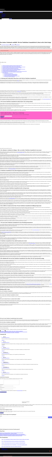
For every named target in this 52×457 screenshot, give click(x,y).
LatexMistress (13, 44)
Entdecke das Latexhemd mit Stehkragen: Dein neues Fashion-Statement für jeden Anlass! (11, 432)
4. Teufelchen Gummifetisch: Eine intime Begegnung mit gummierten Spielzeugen (11, 67)
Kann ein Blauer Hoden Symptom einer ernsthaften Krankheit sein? (12, 446)
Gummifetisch (3, 331)
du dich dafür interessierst (32, 243)
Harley (2, 439)
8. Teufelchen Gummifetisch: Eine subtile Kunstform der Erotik (9, 70)
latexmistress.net (2, 9)
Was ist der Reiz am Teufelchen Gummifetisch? (9, 76)
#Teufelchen (17, 331)
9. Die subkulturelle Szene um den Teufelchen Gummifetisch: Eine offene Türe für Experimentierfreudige (14, 71)
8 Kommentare (18, 44)
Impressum (3, 448)
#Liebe (14, 331)
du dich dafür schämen (12, 198)
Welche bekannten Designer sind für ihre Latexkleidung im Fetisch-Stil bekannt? (14, 441)
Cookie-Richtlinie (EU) (5, 449)
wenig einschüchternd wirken (21, 152)
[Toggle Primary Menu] (1, 12)
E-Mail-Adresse (2, 387)
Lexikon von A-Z (4, 14)
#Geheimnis (9, 331)
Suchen (50, 417)
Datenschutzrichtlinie (19, 390)
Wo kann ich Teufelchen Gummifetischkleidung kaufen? (10, 75)
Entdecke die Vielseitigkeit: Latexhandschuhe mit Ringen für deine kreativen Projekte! (11, 435)
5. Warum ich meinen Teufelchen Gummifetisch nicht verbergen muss (10, 68)
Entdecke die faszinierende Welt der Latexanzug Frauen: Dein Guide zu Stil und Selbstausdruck (12, 434)
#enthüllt (7, 331)
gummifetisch (21, 331)
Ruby (2, 446)
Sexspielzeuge (3, 15)
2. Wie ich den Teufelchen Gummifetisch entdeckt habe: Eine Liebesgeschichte (11, 66)
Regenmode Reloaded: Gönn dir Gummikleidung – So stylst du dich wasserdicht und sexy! (15, 444)
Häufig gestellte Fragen (5, 72)
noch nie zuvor (19, 91)
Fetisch (18, 80)
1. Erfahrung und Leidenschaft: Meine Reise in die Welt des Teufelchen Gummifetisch (12, 65)
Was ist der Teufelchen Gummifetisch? (8, 73)
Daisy (2, 441)
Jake (2, 444)
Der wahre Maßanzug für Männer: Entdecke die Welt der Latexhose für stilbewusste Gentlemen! (16, 439)
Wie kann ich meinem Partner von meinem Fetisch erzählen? (11, 74)
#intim (12, 331)
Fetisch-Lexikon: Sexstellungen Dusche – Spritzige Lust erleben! (8, 433)
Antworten (3, 340)
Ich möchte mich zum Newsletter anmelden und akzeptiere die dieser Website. (13, 390)
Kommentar (2, 384)
